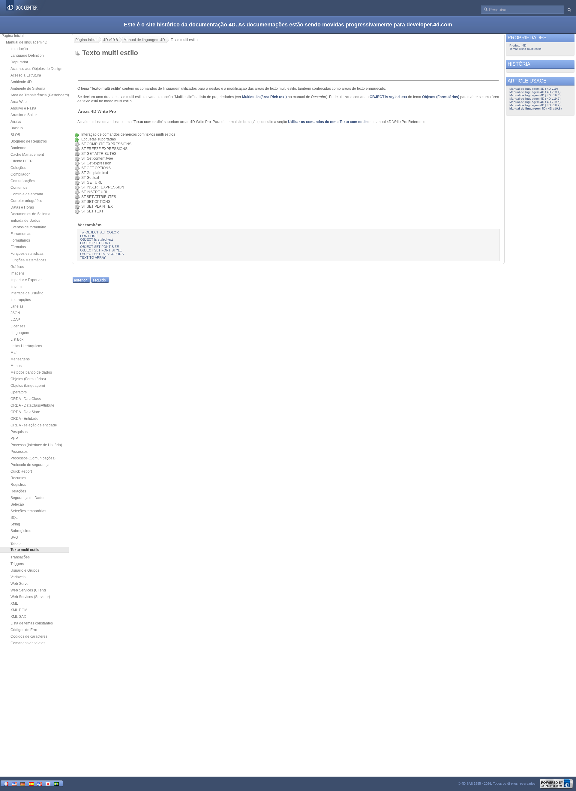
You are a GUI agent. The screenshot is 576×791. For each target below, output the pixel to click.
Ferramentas (20, 234)
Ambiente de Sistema (27, 88)
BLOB (15, 135)
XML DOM (18, 610)
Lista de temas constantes (31, 623)
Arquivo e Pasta (23, 108)
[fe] (39, 783)
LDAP (15, 319)
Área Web (18, 102)
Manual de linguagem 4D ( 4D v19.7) (534, 105)
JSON (15, 313)
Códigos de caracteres (28, 636)
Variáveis (18, 577)
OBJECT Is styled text (388, 97)
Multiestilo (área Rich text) (264, 97)
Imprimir (17, 286)
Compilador (20, 174)
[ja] (48, 783)
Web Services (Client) (28, 590)
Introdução (19, 49)
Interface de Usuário (27, 293)
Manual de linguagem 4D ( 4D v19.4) (534, 95)
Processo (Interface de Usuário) (36, 445)
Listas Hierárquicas (26, 346)
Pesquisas (19, 432)
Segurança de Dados (27, 498)
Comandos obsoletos (27, 643)
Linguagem (19, 333)
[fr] (6, 783)
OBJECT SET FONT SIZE (99, 246)
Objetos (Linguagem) (27, 385)
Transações (20, 557)
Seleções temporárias (28, 511)
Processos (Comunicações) (33, 458)
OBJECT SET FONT (95, 243)
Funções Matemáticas (28, 260)
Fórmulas (18, 247)
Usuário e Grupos (24, 570)
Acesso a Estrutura (25, 75)
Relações (18, 491)
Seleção (17, 504)
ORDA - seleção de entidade (33, 425)
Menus (16, 366)
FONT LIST (88, 236)
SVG (14, 537)
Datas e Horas (22, 207)
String (15, 524)
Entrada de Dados (25, 220)
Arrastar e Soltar (23, 115)
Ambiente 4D (21, 82)
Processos (19, 452)
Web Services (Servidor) (30, 597)
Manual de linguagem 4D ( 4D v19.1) (534, 92)
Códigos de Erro (23, 630)
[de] (23, 783)
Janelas (16, 306)
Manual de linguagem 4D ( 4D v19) (533, 88)
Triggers (17, 564)
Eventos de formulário (28, 227)
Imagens (17, 273)
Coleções (18, 168)
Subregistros (20, 531)
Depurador (19, 62)
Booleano (18, 148)
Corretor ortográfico (26, 201)
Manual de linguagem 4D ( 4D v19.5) (534, 98)
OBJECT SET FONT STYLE (101, 250)
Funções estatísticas (27, 253)
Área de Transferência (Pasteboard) (39, 95)
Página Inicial (13, 36)
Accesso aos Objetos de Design (36, 69)
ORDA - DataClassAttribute (32, 405)
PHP (14, 438)
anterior (80, 280)
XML (14, 603)
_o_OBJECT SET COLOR (99, 232)
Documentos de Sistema (30, 214)
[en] (14, 783)
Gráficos (17, 267)
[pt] (56, 783)
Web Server (20, 584)
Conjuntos (18, 187)
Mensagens (20, 359)
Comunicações (22, 181)
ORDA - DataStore (25, 412)
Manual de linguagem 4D (26, 42)
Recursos (18, 478)
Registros (18, 485)
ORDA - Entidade (24, 419)
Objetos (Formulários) (28, 379)
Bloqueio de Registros (28, 141)
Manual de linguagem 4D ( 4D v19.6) (534, 102)
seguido (99, 280)
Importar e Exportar (26, 280)
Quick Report (21, 471)
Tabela (16, 544)
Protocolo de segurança (30, 465)
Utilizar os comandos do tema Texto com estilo (328, 122)
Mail (13, 352)
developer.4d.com (429, 25)
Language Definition (27, 55)
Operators (18, 392)
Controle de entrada (26, 194)
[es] (31, 783)
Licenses (17, 326)
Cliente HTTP (21, 161)
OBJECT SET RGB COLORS (102, 254)
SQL (14, 518)
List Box (16, 339)
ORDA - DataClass (25, 399)
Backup (16, 128)
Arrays (15, 121)
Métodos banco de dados (31, 372)
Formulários (20, 240)
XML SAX (18, 617)
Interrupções (20, 300)
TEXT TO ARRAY (93, 257)
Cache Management (27, 154)
